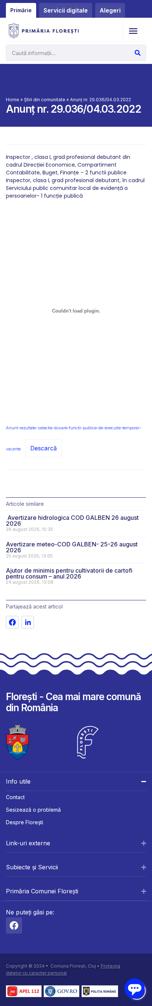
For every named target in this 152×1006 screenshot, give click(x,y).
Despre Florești (24, 822)
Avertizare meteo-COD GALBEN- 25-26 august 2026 (72, 547)
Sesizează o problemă (33, 809)
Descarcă (43, 448)
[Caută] (137, 53)
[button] (133, 31)
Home (12, 99)
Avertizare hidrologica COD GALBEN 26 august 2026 (72, 520)
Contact (15, 797)
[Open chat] (134, 988)
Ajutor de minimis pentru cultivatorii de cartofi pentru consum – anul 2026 (69, 573)
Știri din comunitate (44, 99)
